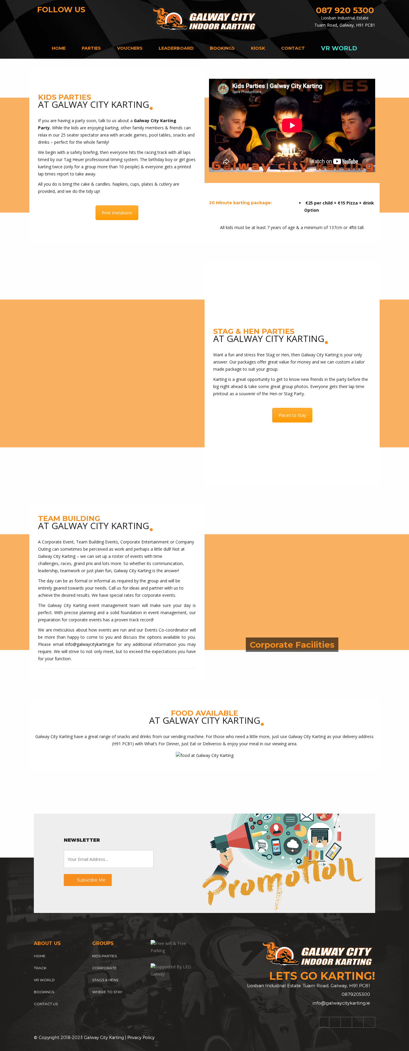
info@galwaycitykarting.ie (89, 644)
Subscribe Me (90, 880)
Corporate (104, 968)
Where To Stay (107, 992)
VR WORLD (339, 48)
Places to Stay (292, 415)
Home (59, 48)
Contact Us (46, 1004)
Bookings (222, 48)
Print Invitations (117, 213)
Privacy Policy (140, 1037)
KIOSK (258, 48)
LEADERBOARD (176, 48)
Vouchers (130, 48)
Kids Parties (104, 956)
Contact (293, 48)
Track (40, 968)
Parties (91, 48)
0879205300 (356, 994)
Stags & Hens (105, 980)
